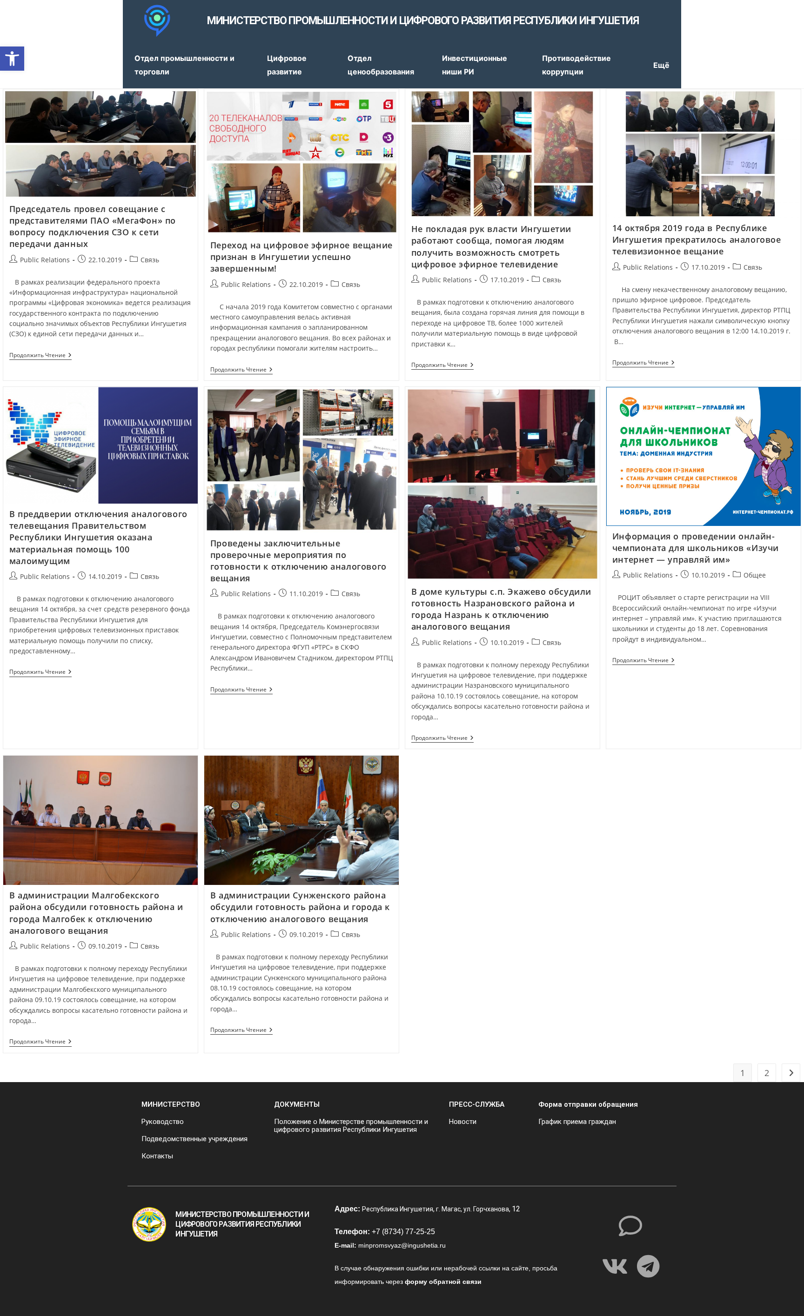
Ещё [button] (661, 65)
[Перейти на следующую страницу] (791, 1072)
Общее (755, 575)
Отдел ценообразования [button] (381, 64)
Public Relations (45, 259)
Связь (150, 259)
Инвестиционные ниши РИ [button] (474, 64)
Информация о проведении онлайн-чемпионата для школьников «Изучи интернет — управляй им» (695, 548)
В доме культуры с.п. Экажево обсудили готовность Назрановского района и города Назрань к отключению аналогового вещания (501, 609)
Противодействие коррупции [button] (576, 64)
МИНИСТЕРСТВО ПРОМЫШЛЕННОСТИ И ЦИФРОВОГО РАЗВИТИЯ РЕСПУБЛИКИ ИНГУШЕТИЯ (423, 20)
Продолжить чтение (40, 355)
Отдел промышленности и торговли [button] (184, 64)
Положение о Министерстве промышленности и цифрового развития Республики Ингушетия (351, 1125)
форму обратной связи (443, 1281)
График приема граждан (577, 1121)
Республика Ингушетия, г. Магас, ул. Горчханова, (437, 1209)
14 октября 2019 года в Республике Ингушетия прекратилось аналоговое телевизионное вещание (696, 239)
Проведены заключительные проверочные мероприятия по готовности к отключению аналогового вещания (298, 561)
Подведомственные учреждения (194, 1139)
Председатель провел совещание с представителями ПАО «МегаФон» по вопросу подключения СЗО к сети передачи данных (92, 226)
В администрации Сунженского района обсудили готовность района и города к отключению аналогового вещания (300, 907)
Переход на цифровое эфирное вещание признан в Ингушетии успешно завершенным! (301, 256)
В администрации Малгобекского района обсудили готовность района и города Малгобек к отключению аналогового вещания (96, 913)
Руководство (162, 1121)
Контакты (157, 1156)
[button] (12, 59)
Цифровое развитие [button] (287, 64)
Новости (462, 1121)
